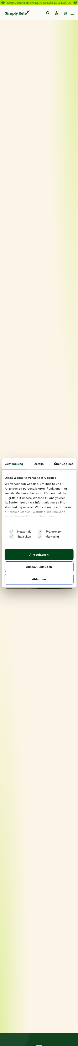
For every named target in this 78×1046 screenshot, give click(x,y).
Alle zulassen (38, 554)
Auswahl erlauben (39, 566)
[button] (72, 13)
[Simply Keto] (17, 12)
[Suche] (48, 13)
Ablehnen (39, 579)
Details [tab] (39, 463)
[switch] (40, 531)
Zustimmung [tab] (14, 463)
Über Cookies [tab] (63, 463)
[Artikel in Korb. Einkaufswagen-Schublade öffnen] (65, 13)
